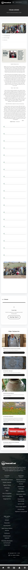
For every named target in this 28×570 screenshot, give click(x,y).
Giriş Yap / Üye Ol (14, 317)
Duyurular (7, 522)
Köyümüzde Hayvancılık (21, 500)
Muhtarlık (7, 533)
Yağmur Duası (7, 485)
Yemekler (7, 488)
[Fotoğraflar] (13, 567)
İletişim (7, 520)
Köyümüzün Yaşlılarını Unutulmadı (21, 510)
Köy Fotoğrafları (7, 493)
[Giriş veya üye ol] (19, 567)
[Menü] (24, 567)
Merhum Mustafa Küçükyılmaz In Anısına (21, 481)
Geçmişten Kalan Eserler (21, 495)
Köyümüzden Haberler (7, 537)
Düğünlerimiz (7, 499)
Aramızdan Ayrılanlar (7, 479)
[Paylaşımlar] (8, 567)
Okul (7, 490)
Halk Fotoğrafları (7, 496)
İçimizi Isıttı (21, 504)
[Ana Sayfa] (3, 567)
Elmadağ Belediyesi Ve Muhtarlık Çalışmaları (7, 543)
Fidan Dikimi (21, 491)
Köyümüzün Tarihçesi (21, 487)
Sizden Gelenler (7, 482)
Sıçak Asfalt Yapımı (21, 506)
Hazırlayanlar (7, 525)
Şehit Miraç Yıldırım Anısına (7, 529)
